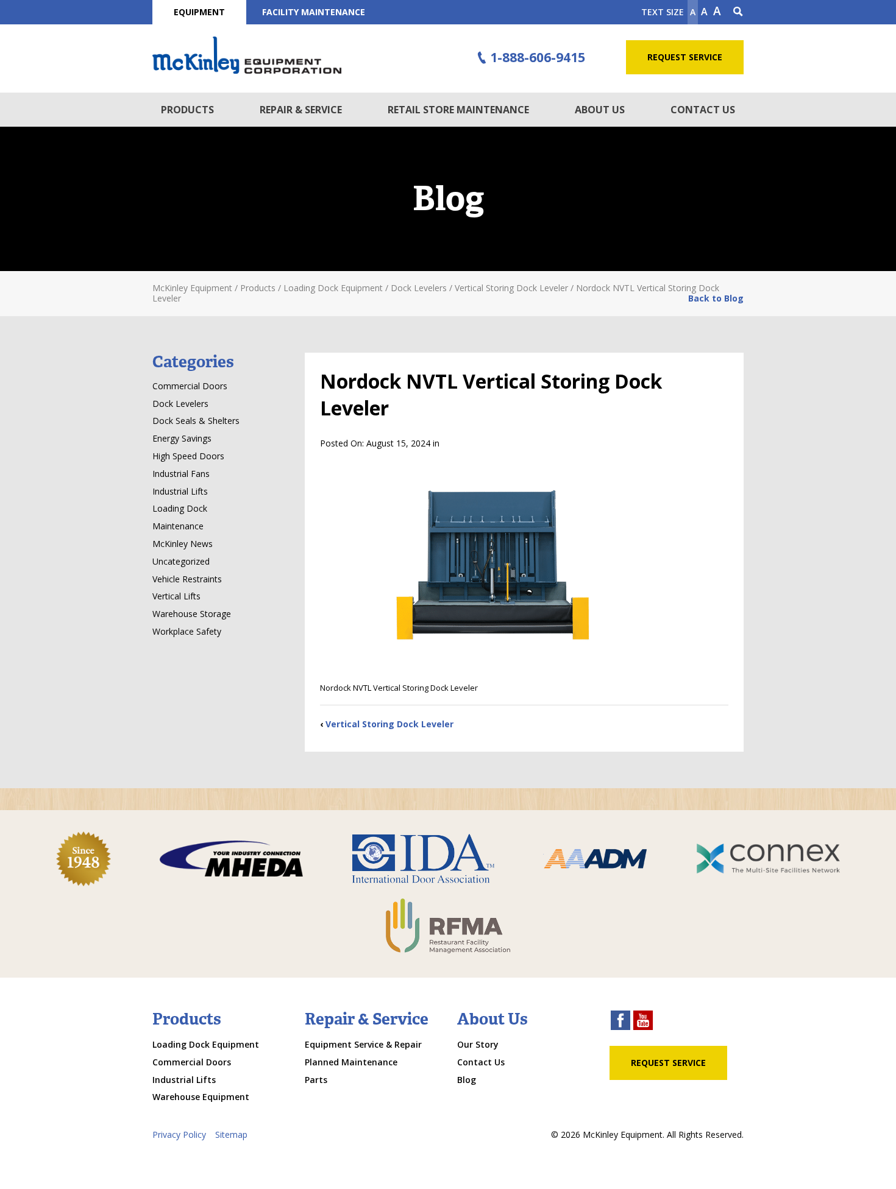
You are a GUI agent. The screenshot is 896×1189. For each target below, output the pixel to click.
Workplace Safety (186, 631)
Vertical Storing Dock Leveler (389, 724)
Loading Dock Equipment (205, 1044)
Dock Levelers (180, 403)
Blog (466, 1079)
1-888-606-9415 (537, 57)
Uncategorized (181, 561)
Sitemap (231, 1134)
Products (187, 109)
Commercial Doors (189, 386)
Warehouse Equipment (200, 1097)
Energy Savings (182, 438)
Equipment (199, 12)
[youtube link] (643, 1022)
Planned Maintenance (351, 1062)
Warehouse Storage (191, 613)
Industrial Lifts (180, 491)
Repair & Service (301, 109)
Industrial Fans (181, 473)
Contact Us (702, 109)
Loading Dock (179, 508)
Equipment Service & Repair (363, 1044)
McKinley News (182, 543)
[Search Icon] (738, 12)
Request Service (684, 57)
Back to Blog (716, 298)
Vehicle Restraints (187, 579)
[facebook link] (620, 1022)
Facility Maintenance (313, 12)
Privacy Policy (179, 1134)
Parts (316, 1079)
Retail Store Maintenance (458, 109)
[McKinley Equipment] (246, 55)
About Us (600, 109)
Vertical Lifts (176, 596)
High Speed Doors (188, 456)
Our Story (478, 1044)
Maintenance (178, 526)
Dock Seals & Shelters (196, 420)
